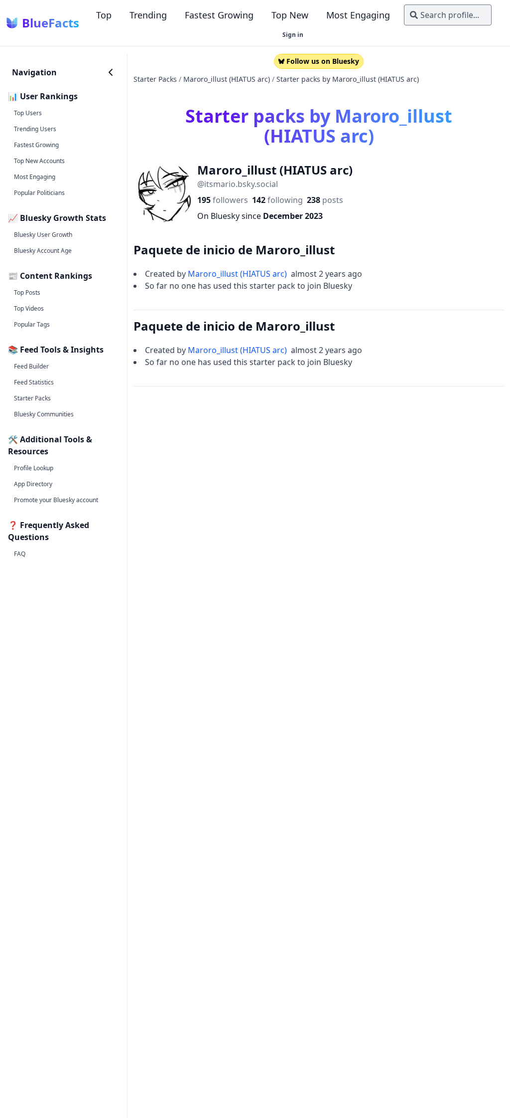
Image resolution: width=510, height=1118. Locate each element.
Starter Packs (32, 398)
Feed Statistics (34, 382)
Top (104, 15)
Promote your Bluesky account (56, 500)
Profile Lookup (33, 468)
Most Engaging (358, 15)
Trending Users (35, 129)
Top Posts (27, 292)
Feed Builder (31, 366)
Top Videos (29, 308)
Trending (148, 15)
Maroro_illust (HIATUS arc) (226, 79)
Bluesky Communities (44, 414)
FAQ (19, 554)
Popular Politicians (39, 192)
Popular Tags (32, 324)
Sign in (292, 34)
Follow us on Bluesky (322, 61)
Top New (289, 15)
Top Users (28, 113)
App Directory (33, 484)
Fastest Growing (219, 15)
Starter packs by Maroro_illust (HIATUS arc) (347, 79)
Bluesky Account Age (43, 250)
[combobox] (448, 14)
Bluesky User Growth (43, 234)
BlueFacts (50, 23)
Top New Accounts (39, 161)
